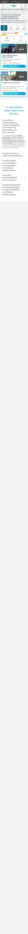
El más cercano (24, 28)
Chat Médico (17, 9)
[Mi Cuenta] (3, 6)
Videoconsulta (10, 9)
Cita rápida (18, 28)
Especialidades (3, 9)
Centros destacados (4, 27)
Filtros (20, 40)
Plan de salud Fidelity (23, 9)
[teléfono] (7, 6)
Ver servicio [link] (14, 66)
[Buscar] (22, 6)
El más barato (11, 28)
